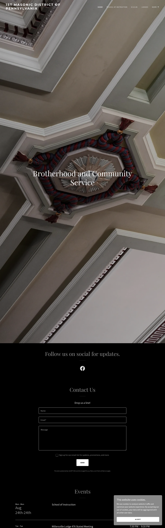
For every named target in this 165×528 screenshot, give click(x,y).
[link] (43, 9)
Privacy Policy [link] (89, 471)
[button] (155, 7)
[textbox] (82, 411)
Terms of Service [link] (102, 471)
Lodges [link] (145, 7)
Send (82, 463)
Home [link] (100, 7)
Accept (138, 519)
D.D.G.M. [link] (134, 7)
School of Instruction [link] (117, 7)
